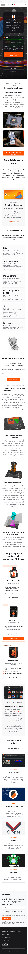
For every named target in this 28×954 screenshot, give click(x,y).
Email (3, 373)
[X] (15, 951)
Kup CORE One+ (13, 638)
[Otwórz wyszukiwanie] (20, 1)
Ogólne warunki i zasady (7, 929)
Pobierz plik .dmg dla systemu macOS (14, 54)
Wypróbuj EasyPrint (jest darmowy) (13, 153)
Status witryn (4, 939)
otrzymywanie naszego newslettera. (18, 915)
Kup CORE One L (13, 677)
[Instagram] (12, 951)
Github (14, 68)
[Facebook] (9, 951)
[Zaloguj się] (22, 1)
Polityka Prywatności (6, 934)
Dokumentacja (14, 71)
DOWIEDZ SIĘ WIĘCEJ (13, 221)
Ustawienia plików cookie (7, 940)
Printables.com (17, 711)
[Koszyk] (24, 1)
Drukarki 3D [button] (11, 4)
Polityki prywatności (15, 922)
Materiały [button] (19, 4)
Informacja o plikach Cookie (7, 935)
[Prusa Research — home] (3, 5)
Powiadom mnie (13, 379)
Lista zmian (14, 65)
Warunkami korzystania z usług (8, 923)
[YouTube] (18, 951)
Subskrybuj (7, 918)
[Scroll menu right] (25, 5)
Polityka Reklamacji (6, 937)
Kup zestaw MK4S (13, 597)
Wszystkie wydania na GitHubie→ (13, 61)
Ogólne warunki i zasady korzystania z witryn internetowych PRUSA (11, 932)
